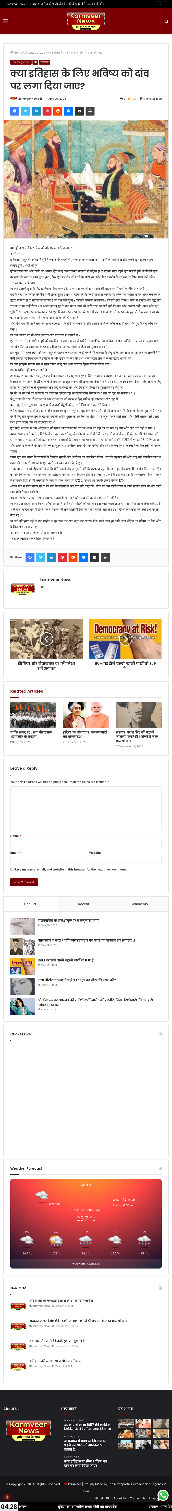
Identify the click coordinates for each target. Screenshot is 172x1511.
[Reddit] (57, 111)
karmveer (74, 1484)
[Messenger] (68, 111)
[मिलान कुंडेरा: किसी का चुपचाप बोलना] (143, 1444)
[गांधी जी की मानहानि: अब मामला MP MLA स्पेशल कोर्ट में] (161, 1444)
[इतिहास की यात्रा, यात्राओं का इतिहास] (143, 1433)
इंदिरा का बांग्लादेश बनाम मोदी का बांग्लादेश (85, 734)
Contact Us (138, 1498)
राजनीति (45, 62)
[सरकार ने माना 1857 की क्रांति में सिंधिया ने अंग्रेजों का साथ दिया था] (161, 1433)
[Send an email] (41, 98)
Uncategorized (35, 52)
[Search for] (166, 23)
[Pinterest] (47, 111)
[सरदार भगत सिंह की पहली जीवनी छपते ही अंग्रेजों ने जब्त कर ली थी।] (139, 715)
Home (17, 52)
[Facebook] (14, 111)
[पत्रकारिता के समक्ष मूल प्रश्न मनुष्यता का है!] (22, 926)
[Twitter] (25, 111)
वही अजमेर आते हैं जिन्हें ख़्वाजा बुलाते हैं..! (50, 4)
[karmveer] (86, 21)
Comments (139, 904)
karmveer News (28, 98)
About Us (120, 1498)
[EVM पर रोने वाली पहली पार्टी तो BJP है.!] (22, 966)
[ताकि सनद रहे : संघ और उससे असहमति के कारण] (33, 715)
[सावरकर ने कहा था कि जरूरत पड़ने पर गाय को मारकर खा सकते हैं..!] (22, 946)
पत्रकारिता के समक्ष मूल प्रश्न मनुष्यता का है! (69, 920)
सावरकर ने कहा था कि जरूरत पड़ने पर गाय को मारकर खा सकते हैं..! (86, 940)
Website (95, 852)
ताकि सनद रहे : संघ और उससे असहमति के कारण (31, 734)
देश (35, 62)
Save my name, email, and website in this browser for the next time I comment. (70, 869)
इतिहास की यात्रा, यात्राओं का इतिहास (55, 1361)
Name (15, 836)
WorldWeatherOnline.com (86, 1263)
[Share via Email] (79, 111)
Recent (83, 904)
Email (15, 852)
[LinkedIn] (36, 111)
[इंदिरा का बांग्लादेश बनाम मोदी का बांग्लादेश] (86, 715)
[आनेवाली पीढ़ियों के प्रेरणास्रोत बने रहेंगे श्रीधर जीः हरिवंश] (126, 1444)
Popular (30, 904)
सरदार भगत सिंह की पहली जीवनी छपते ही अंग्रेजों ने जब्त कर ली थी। (137, 736)
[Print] (90, 111)
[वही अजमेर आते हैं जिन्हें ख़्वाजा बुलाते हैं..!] (126, 1433)
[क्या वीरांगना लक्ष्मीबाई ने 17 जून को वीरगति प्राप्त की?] (22, 986)
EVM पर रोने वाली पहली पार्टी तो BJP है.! (66, 960)
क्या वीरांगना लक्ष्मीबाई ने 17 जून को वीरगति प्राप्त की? (77, 980)
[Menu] (5, 23)
